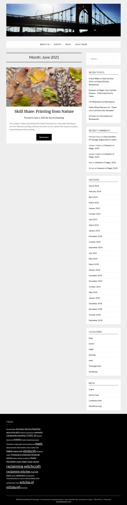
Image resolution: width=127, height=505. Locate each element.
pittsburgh (29, 451)
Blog (68, 44)
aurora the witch (13, 432)
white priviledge (30, 478)
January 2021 (94, 231)
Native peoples (21, 447)
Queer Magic (21, 461)
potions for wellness (24, 458)
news (91, 360)
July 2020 (93, 253)
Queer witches (33, 461)
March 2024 (94, 186)
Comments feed (95, 400)
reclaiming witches (18, 471)
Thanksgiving (30, 475)
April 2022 (93, 197)
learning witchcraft (29, 444)
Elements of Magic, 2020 (105, 162)
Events (57, 44)
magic (91, 349)
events (91, 344)
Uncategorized (95, 366)
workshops (93, 372)
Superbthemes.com (63, 501)
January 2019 (94, 298)
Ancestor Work (11, 429)
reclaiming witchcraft (23, 466)
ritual (33, 472)
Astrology (20, 429)
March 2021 (94, 225)
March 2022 (94, 203)
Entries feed (94, 395)
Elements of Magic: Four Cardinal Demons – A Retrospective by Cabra (102, 93)
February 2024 (95, 191)
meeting (92, 355)
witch (17, 483)
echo (11, 440)
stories (13, 475)
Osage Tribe (35, 447)
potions (15, 458)
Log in (91, 389)
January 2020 (94, 270)
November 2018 (95, 309)
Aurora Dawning (56, 117)
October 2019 (95, 287)
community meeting (16, 435)
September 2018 (95, 320)
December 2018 (95, 303)
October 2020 (95, 242)
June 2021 (93, 219)
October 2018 (95, 315)
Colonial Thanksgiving (27, 432)
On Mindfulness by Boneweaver (102, 102)
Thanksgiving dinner (12, 478)
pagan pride (18, 451)
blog (91, 338)
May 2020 (93, 259)
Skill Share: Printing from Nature (44, 111)
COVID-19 (31, 435)
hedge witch (18, 444)
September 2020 (95, 247)
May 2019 (93, 292)
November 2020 (95, 236)
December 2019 (95, 275)
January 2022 (94, 208)
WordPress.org (95, 406)
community (38, 432)
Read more (44, 137)
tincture (22, 478)
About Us (44, 44)
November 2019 (95, 281)
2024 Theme (81, 44)
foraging (24, 440)
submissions (21, 475)
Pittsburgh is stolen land (21, 455)
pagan (9, 450)
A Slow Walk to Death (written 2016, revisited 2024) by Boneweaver (101, 81)
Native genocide (11, 447)
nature (28, 447)
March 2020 (94, 264)
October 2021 (95, 214)
